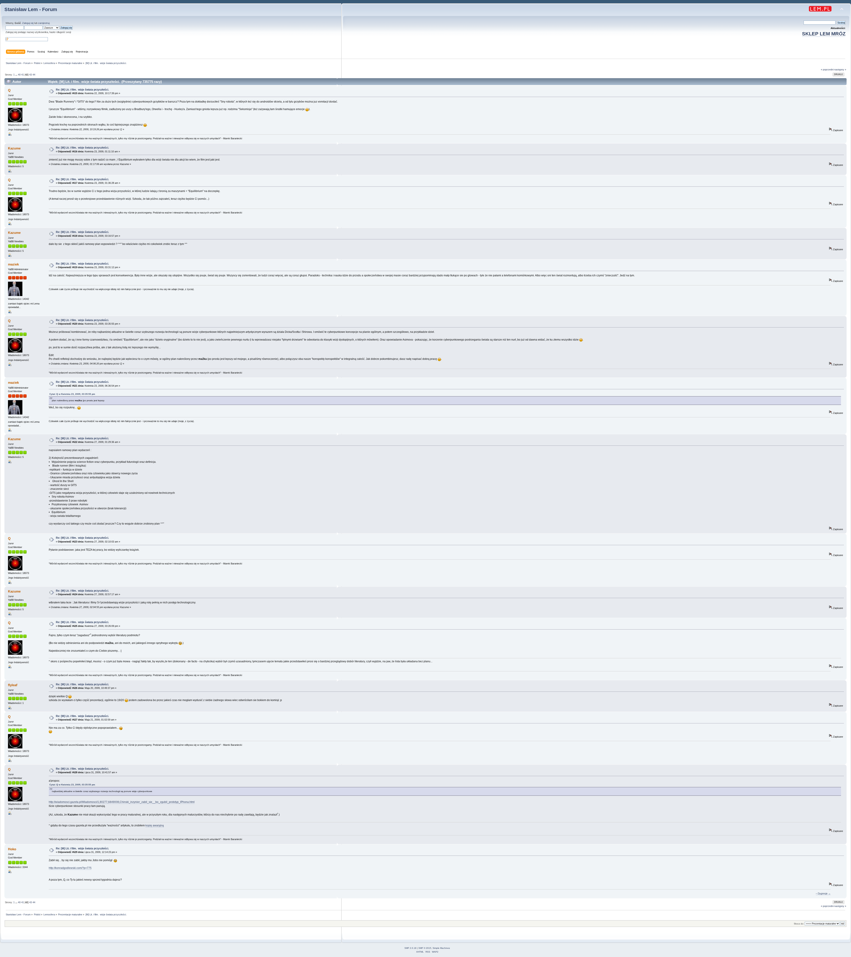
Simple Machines (441, 948)
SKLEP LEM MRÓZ (823, 34)
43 (30, 74)
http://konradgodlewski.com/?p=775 (70, 868)
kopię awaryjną (154, 825)
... (16, 74)
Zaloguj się (28, 23)
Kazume (14, 148)
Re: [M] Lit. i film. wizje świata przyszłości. (82, 89)
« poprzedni (827, 69)
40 (19, 74)
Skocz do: (799, 923)
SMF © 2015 (424, 948)
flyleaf (12, 685)
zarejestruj (43, 23)
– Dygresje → (823, 893)
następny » (840, 69)
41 (22, 74)
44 (34, 74)
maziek (13, 264)
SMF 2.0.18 (410, 948)
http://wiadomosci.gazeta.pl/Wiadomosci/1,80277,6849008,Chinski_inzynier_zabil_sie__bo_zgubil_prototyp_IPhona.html (122, 802)
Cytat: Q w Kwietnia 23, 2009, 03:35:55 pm (72, 394)
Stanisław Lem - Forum (30, 9)
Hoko (12, 849)
